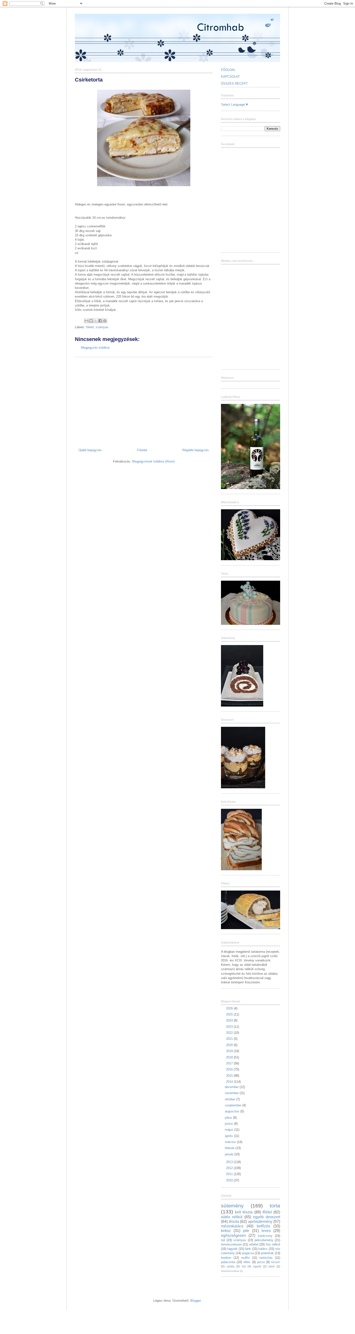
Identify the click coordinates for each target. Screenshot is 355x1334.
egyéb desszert (266, 1217)
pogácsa (248, 1253)
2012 (230, 1168)
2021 (230, 1039)
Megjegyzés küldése (95, 347)
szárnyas (102, 327)
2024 (230, 1020)
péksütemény (264, 1240)
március (231, 1142)
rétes (246, 1262)
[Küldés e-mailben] (86, 320)
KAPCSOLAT (230, 76)
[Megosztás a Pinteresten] (104, 320)
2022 (230, 1033)
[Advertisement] (143, 401)
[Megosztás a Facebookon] (100, 320)
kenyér (275, 1262)
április (229, 1136)
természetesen (231, 1244)
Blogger (195, 1300)
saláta (230, 1266)
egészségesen (233, 1235)
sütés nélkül (231, 1217)
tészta (234, 1221)
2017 (230, 1063)
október (230, 1099)
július (229, 1117)
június (229, 1123)
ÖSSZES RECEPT (234, 83)
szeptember (233, 1105)
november (232, 1093)
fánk (248, 1249)
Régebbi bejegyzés (195, 450)
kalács (263, 1249)
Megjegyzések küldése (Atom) (153, 461)
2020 (230, 1045)
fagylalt (232, 1249)
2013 (230, 1162)
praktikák (267, 1253)
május (229, 1129)
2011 (230, 1174)
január (229, 1154)
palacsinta (228, 1262)
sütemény (232, 1205)
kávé (272, 1266)
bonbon (226, 1257)
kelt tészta (244, 1212)
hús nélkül (273, 1244)
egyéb (257, 1266)
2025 (230, 1014)
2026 (230, 1008)
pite (246, 1231)
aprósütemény (260, 1221)
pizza (261, 1262)
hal (244, 1266)
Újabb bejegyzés (90, 450)
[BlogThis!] (91, 320)
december (232, 1087)
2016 (230, 1069)
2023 (230, 1026)
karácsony (265, 1236)
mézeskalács (232, 1226)
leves (266, 1231)
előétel (253, 1244)
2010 (230, 1180)
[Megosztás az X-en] (95, 320)
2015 (230, 1075)
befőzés (263, 1226)
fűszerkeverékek (230, 1271)
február (230, 1148)
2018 (230, 1057)
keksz (226, 1231)
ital (223, 1240)
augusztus (232, 1111)
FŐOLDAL (228, 70)
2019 (230, 1051)
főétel (90, 327)
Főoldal (142, 450)
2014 (230, 1081)
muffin (245, 1257)
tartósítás (266, 1257)
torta (275, 1205)
